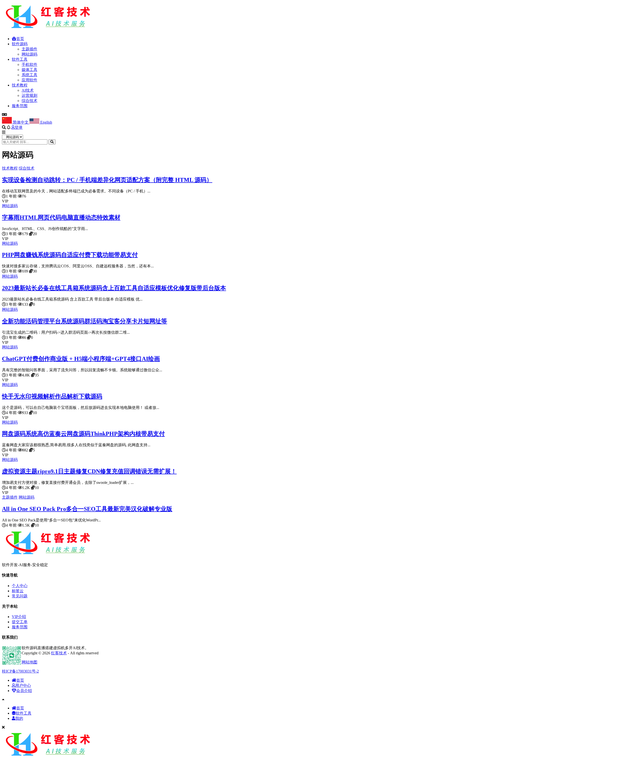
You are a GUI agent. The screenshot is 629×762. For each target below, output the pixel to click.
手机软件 (29, 64)
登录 (19, 127)
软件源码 (20, 44)
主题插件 (29, 49)
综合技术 (29, 101)
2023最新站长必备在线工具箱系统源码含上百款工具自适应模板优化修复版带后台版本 (114, 288)
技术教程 (20, 85)
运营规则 (29, 95)
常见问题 (20, 596)
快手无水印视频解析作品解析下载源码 (52, 396)
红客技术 (59, 653)
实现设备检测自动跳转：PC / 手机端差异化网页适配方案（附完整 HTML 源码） (107, 180)
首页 (20, 39)
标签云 (18, 591)
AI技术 (28, 90)
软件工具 (20, 59)
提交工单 (20, 622)
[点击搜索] (52, 141)
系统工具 (29, 75)
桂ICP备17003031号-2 (20, 671)
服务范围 (20, 106)
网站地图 (29, 662)
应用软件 (29, 80)
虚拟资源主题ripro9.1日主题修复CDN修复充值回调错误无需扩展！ (89, 471)
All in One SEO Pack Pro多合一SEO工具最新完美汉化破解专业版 (87, 509)
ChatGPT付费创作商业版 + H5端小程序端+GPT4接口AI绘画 (81, 359)
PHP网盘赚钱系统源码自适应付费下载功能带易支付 (70, 255)
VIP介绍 (19, 617)
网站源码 (29, 54)
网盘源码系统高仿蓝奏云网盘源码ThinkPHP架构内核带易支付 (83, 434)
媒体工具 (29, 70)
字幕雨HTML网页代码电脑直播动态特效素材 (61, 217)
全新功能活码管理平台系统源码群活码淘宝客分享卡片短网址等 (84, 321)
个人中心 (20, 586)
